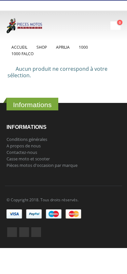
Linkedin (36, 232)
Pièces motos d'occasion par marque (42, 165)
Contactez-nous (22, 152)
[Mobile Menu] (104, 25)
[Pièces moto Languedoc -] (24, 25)
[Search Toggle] (87, 25)
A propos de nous (24, 146)
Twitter (24, 232)
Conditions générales (27, 139)
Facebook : (12, 232)
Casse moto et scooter (28, 159)
